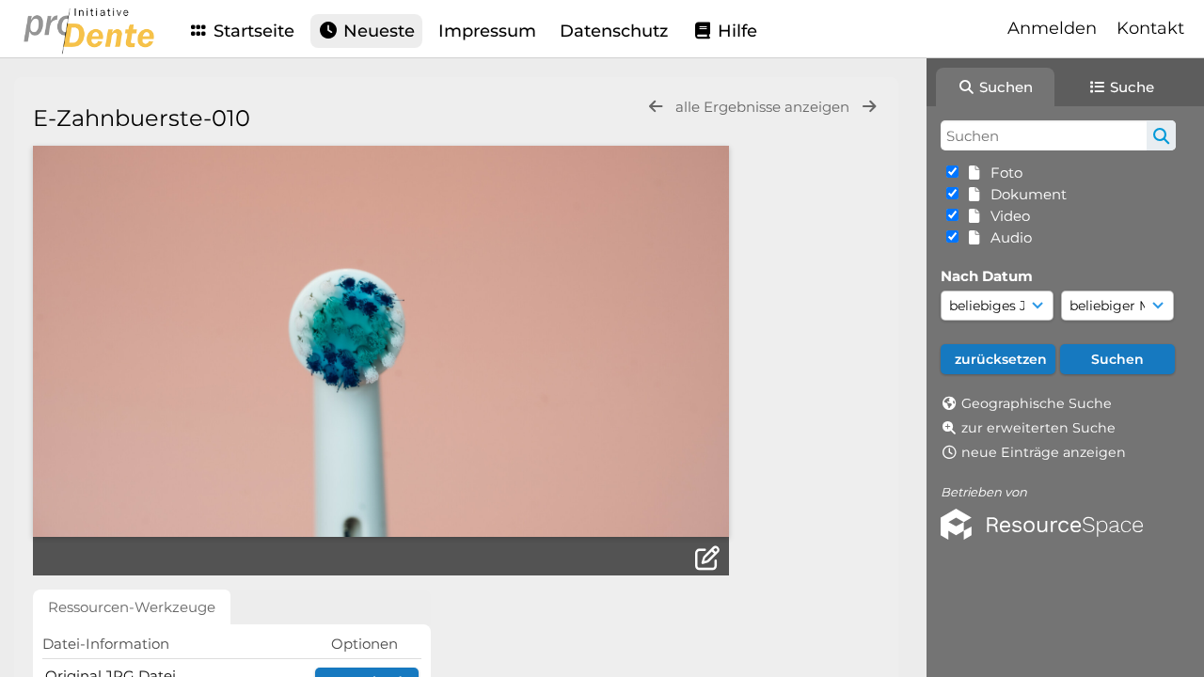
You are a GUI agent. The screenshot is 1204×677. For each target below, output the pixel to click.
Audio (1007, 237)
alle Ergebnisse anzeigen (764, 107)
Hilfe (735, 31)
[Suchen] (1161, 135)
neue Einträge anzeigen (1043, 452)
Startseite (251, 31)
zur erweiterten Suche (1038, 427)
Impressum (487, 31)
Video (1006, 216)
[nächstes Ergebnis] (869, 107)
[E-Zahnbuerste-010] (381, 341)
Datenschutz (614, 31)
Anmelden (1052, 28)
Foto (1002, 172)
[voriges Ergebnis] (655, 107)
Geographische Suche (1036, 403)
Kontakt (1150, 28)
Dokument (1025, 194)
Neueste (377, 31)
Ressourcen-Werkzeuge (131, 607)
